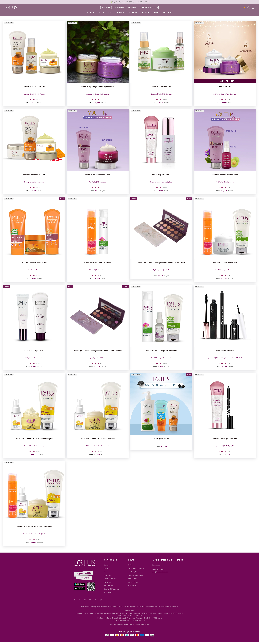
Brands (91, 12)
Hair (110, 12)
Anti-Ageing (108, 585)
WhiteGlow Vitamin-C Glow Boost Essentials (34, 527)
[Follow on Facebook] (74, 600)
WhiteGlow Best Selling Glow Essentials (161, 351)
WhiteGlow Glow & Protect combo (97, 263)
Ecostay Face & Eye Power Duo (225, 439)
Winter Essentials (110, 579)
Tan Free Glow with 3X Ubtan (34, 175)
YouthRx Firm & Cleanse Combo (97, 175)
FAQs (130, 565)
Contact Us (156, 565)
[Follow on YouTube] (90, 600)
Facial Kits (107, 582)
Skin (101, 12)
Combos (133, 12)
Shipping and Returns (135, 575)
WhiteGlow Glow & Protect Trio (225, 263)
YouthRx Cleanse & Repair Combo (225, 175)
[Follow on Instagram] (85, 600)
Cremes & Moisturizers (112, 589)
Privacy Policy (133, 582)
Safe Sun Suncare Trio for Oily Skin (34, 263)
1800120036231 (158, 569)
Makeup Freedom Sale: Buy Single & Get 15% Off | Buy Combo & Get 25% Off (129, 2)
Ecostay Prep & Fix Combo (161, 175)
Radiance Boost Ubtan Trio (34, 87)
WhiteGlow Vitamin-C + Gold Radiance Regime (34, 439)
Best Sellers (108, 575)
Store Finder (132, 579)
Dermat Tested (150, 12)
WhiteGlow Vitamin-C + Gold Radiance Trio (98, 439)
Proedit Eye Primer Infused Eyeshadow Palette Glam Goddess (97, 351)
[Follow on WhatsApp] (101, 600)
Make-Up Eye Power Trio (225, 351)
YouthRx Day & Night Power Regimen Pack (97, 87)
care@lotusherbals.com (160, 572)
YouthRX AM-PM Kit (224, 87)
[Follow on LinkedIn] (95, 600)
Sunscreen (107, 592)
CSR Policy (132, 585)
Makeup (121, 12)
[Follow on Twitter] (80, 600)
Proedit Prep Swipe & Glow (34, 351)
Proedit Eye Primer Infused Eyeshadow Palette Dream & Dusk (161, 263)
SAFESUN (167, 12)
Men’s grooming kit (161, 439)
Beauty (106, 565)
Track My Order (134, 572)
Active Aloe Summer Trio (161, 87)
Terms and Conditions (136, 568)
